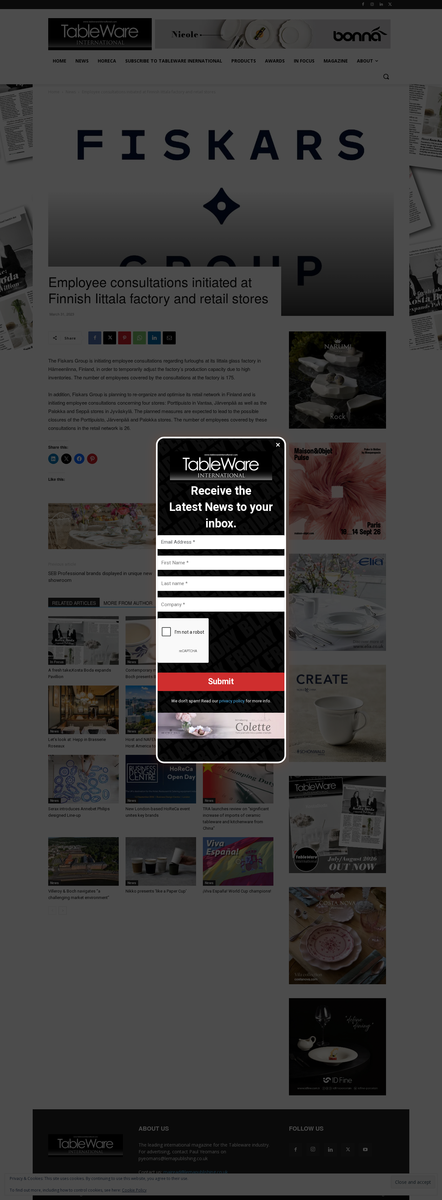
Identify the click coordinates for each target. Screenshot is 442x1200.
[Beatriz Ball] (221, 726)
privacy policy (232, 701)
